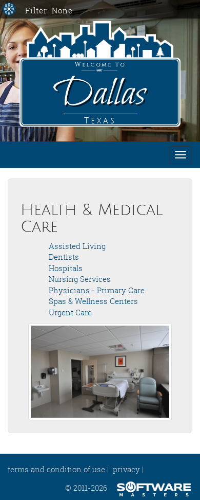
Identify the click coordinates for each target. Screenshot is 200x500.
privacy (126, 469)
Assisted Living (77, 246)
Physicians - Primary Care (97, 290)
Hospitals (66, 268)
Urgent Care (70, 312)
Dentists (64, 257)
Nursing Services (80, 279)
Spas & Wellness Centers (93, 301)
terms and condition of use (56, 469)
